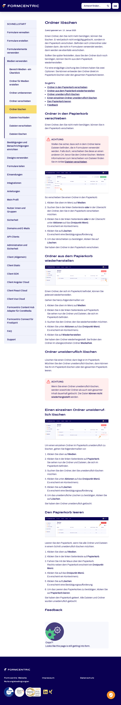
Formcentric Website (15, 678)
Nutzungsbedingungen (16, 681)
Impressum (48, 678)
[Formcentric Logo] (24, 6)
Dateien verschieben (76, 162)
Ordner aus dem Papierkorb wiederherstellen (71, 91)
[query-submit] (108, 6)
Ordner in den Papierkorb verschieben (67, 87)
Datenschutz (87, 678)
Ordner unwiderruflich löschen (63, 94)
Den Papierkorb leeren (59, 101)
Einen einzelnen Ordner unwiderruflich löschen (72, 98)
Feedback (52, 105)
